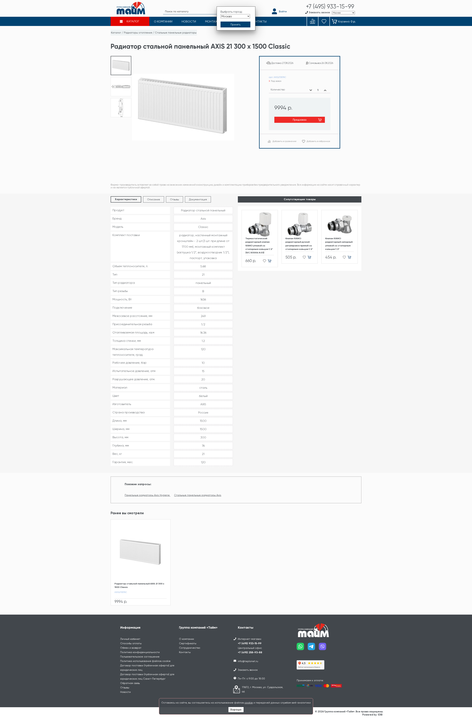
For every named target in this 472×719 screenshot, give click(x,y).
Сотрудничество (189, 647)
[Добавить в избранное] (263, 261)
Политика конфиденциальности (140, 652)
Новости (125, 691)
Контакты (185, 652)
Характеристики (126, 199)
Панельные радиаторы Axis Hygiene (147, 495)
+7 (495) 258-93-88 (250, 652)
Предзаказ (299, 119)
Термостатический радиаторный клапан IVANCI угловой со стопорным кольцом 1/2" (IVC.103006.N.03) (259, 245)
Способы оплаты (131, 643)
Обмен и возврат (130, 647)
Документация (198, 199)
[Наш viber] (324, 648)
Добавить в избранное (318, 141)
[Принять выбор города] (235, 24)
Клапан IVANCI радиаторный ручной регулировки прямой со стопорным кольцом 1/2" (299, 243)
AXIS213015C (120, 592)
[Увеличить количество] (325, 90)
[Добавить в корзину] (271, 261)
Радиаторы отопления (138, 32)
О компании (186, 638)
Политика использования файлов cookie (145, 661)
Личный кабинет (130, 638)
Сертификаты (187, 643)
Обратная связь (130, 683)
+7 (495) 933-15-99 (249, 643)
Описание (153, 199)
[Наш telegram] (313, 648)
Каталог (116, 32)
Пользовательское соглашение (139, 656)
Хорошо (236, 709)
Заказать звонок (248, 669)
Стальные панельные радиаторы (176, 32)
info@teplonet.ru (248, 661)
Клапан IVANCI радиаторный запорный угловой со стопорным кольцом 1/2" (339, 243)
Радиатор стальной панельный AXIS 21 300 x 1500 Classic (139, 585)
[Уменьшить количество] (310, 90)
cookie (248, 702)
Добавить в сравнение (284, 141)
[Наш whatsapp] (302, 648)
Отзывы (174, 199)
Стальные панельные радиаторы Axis (197, 495)
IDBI (380, 714)
